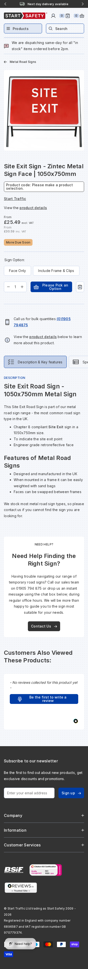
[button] (44, 699)
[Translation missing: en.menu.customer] (53, 16)
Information (15, 830)
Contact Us (41, 626)
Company (13, 815)
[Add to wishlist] (80, 287)
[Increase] (22, 287)
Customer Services (22, 844)
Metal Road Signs (23, 62)
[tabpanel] (44, 450)
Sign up (68, 793)
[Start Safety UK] (25, 16)
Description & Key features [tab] (40, 362)
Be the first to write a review (47, 699)
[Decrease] (8, 287)
